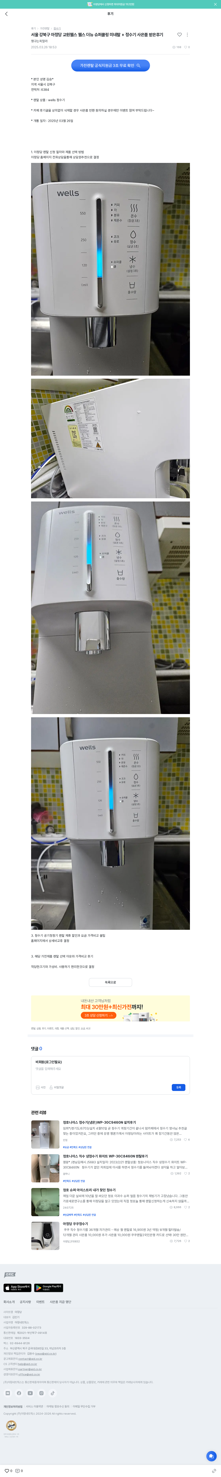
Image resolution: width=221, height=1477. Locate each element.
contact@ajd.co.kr (30, 1358)
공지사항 (25, 1302)
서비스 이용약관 (34, 1406)
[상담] (211, 1456)
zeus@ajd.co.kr (46, 1353)
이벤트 (40, 1302)
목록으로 (110, 982)
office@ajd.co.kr (29, 1374)
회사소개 (9, 1302)
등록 (178, 1087)
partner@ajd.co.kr (30, 1369)
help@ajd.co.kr (27, 1364)
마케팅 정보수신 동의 (58, 1406)
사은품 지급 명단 (60, 1302)
